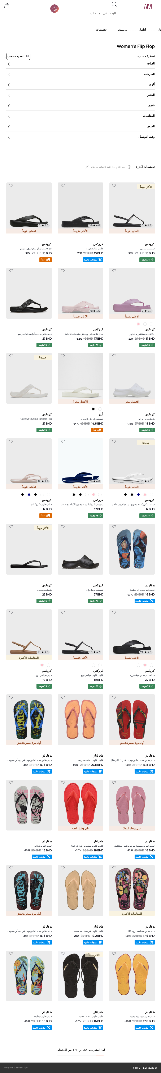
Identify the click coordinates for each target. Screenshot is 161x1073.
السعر (151, 126)
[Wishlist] (114, 186)
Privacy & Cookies (13, 1067)
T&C (26, 1067)
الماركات (149, 74)
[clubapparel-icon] (54, 8)
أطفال (142, 29)
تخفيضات (101, 29)
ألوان (152, 84)
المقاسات (149, 116)
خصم (151, 105)
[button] (6, 5)
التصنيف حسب (16, 56)
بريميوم (122, 29)
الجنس (151, 95)
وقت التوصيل (147, 137)
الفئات (151, 63)
